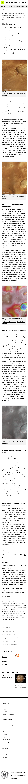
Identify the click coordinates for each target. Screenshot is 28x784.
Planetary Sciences (7, 732)
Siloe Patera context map (10, 644)
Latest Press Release (7, 712)
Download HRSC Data (8, 717)
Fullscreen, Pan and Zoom (9, 93)
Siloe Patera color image (9, 634)
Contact (5, 734)
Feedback (5, 757)
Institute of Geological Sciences (16, 13)
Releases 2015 (10, 17)
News (4, 706)
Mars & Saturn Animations (9, 714)
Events (4, 709)
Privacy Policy (6, 739)
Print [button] (4, 752)
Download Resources (8, 719)
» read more (5, 684)
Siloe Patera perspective (9, 631)
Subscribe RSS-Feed (7, 754)
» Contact (4, 664)
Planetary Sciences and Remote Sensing (11, 15)
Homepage (4, 13)
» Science (4, 661)
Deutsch (5, 759)
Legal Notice (6, 737)
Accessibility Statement (8, 742)
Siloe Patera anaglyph (9, 642)
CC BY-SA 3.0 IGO (21, 565)
